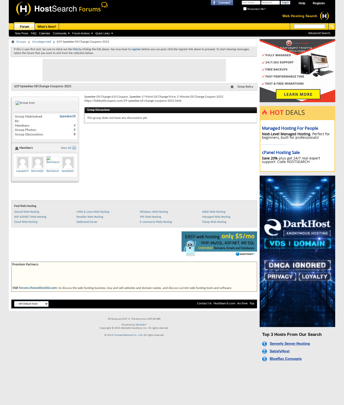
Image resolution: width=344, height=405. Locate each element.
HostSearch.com (224, 303)
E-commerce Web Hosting (156, 222)
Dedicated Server (87, 222)
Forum (24, 27)
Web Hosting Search (299, 16)
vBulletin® (141, 324)
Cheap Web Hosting (214, 222)
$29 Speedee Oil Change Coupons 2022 (42, 86)
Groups (21, 41)
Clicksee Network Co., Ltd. (128, 335)
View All (66, 148)
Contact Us (204, 303)
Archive (242, 303)
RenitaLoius (53, 171)
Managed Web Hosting (216, 217)
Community (60, 33)
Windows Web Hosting (154, 211)
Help (302, 3)
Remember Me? (256, 9)
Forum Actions (81, 33)
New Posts (21, 33)
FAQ (34, 33)
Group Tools (244, 87)
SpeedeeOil (68, 116)
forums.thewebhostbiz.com (38, 288)
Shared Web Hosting (26, 211)
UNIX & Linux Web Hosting (93, 211)
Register (319, 3)
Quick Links (102, 33)
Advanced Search (319, 33)
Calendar (44, 33)
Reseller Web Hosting (90, 217)
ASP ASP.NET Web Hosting (30, 217)
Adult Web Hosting (213, 211)
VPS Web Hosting (150, 217)
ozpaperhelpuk (26, 171)
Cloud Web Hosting (26, 222)
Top (252, 303)
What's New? (47, 27)
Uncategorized (41, 41)
